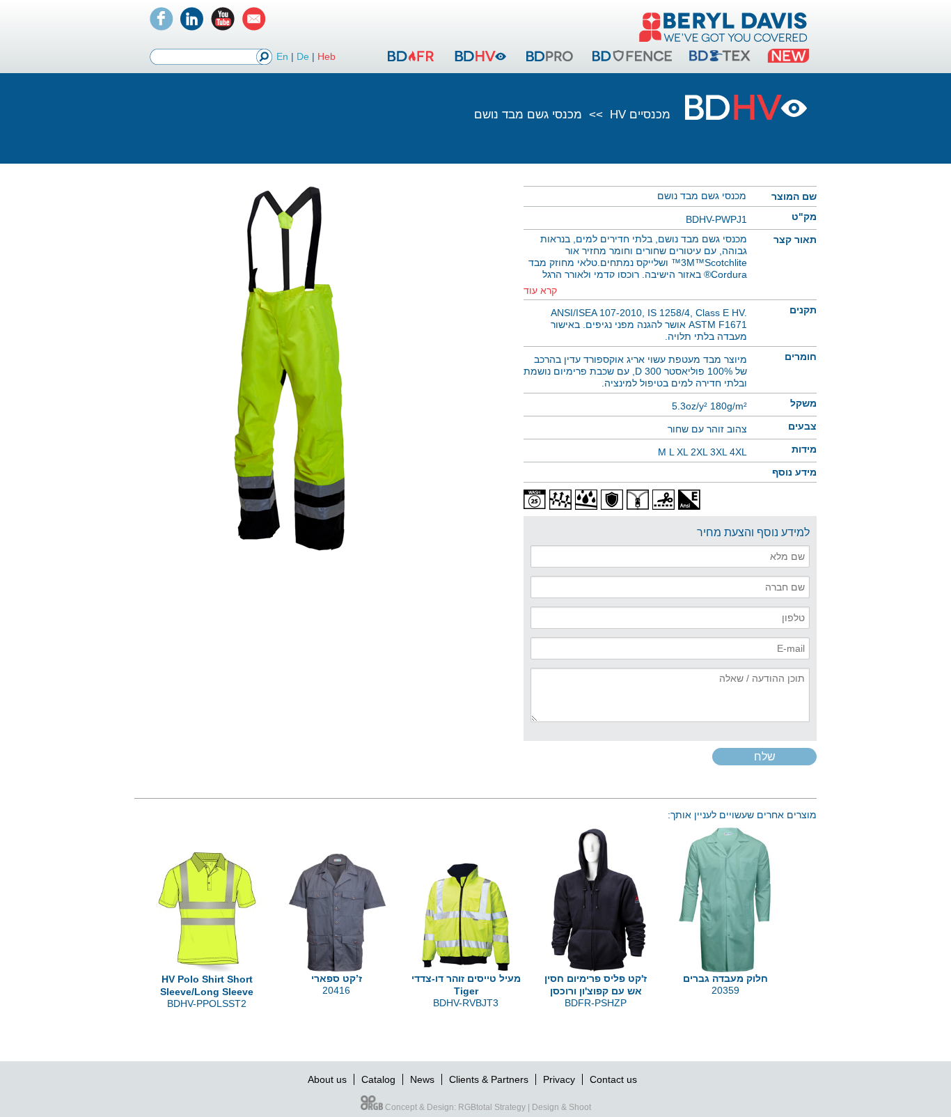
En (282, 56)
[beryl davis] (723, 43)
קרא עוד (540, 290)
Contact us (613, 1079)
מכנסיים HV (638, 114)
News (422, 1079)
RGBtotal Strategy (492, 1107)
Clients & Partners (488, 1079)
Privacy (559, 1079)
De (303, 56)
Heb (326, 56)
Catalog (378, 1079)
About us (327, 1079)
